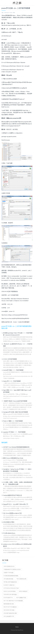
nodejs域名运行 (23, 591)
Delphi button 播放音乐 (10, 607)
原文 (14, 12)
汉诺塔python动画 (8, 572)
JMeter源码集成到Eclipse (8, 15)
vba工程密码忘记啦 (21, 578)
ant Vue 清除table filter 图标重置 (13, 600)
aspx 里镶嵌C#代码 (21, 597)
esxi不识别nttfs (8, 597)
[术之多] (17, 2)
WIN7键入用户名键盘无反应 (10, 582)
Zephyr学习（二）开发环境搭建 (12, 381)
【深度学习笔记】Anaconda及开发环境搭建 (15, 401)
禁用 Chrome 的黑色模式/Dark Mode (13, 458)
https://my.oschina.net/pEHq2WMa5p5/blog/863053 (15, 318)
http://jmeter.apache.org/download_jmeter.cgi (13, 25)
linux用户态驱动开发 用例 (10, 613)
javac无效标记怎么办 (9, 566)
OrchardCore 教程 (9, 610)
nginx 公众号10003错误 (10, 591)
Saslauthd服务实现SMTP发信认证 (12, 495)
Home (17, 627)
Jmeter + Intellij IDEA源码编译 (21, 322)
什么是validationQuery (9, 533)
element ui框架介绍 (9, 585)
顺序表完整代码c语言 (9, 603)
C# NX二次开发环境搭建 (10, 359)
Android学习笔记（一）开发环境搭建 (13, 370)
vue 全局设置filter (9, 616)
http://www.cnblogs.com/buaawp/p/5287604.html (14, 315)
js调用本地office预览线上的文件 (12, 569)
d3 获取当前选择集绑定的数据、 (11, 575)
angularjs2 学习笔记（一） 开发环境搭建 (14, 432)
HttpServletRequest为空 (11, 588)
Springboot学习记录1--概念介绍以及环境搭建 (15, 412)
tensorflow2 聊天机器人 (10, 594)
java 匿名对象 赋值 (8, 578)
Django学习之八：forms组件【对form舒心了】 (16, 504)
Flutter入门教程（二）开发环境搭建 (13, 421)
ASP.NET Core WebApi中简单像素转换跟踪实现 (16, 447)
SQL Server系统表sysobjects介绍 (12, 513)
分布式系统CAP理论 (8, 522)
